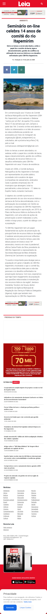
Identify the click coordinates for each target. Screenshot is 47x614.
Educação (20, 498)
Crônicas (6, 516)
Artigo (5, 493)
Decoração (20, 491)
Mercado (20, 514)
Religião (34, 502)
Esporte (19, 507)
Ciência (5, 507)
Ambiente (16, 382)
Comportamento (8, 511)
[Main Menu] (4, 3)
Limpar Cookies (25, 607)
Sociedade (34, 509)
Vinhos (33, 516)
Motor (19, 518)
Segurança (34, 507)
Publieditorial (35, 500)
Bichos (5, 498)
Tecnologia (34, 511)
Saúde (33, 504)
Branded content (8, 500)
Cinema (5, 509)
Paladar (33, 495)
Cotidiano (6, 514)
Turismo (34, 514)
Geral (19, 509)
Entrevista (20, 502)
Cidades (6, 504)
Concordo (10, 607)
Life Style (20, 511)
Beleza (5, 495)
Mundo (33, 491)
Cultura (5, 518)
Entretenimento (22, 500)
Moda (19, 516)
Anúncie (6, 530)
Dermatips (20, 493)
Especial (20, 504)
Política (33, 498)
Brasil (5, 502)
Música (33, 493)
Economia (20, 495)
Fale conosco (7, 527)
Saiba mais (28, 602)
